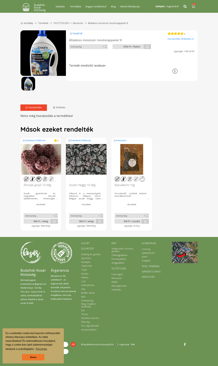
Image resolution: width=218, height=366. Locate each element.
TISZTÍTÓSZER (61, 23)
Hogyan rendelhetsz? (96, 6)
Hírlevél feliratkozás (130, 6)
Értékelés (60, 107)
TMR (133, 344)
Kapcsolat (124, 344)
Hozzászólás (174, 38)
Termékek (43, 23)
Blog (113, 6)
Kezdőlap (28, 23)
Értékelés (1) (188, 38)
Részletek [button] (41, 349)
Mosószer (78, 23)
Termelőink (75, 6)
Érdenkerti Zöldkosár (35, 140)
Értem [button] (33, 357)
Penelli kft (77, 33)
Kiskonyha (121, 140)
